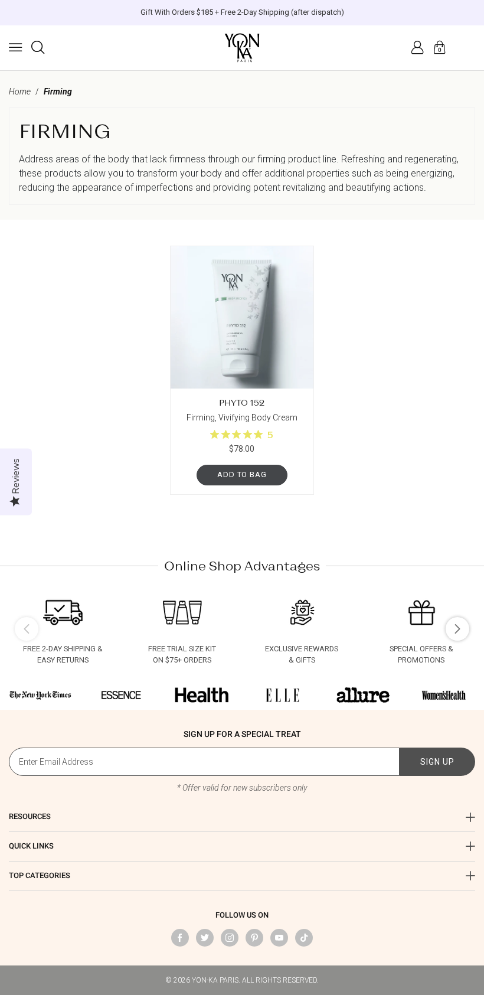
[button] (15, 47)
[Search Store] (37, 47)
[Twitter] (205, 938)
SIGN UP (437, 761)
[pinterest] (254, 938)
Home (20, 91)
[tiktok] (304, 938)
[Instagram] (229, 938)
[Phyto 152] (242, 317)
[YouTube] (279, 938)
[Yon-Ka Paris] (242, 48)
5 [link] (270, 435)
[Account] (417, 47)
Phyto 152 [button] (241, 402)
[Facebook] (180, 938)
